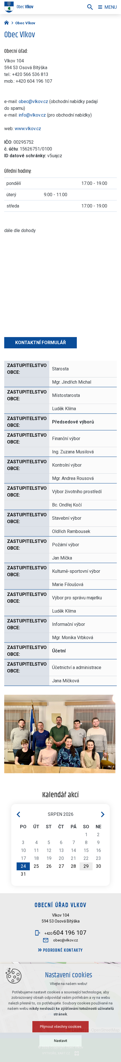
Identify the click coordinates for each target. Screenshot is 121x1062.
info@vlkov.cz (32, 115)
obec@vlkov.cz (33, 101)
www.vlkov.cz (28, 128)
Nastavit (60, 1041)
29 (86, 866)
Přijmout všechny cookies (60, 1026)
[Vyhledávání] (90, 7)
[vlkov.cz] (8, 22)
